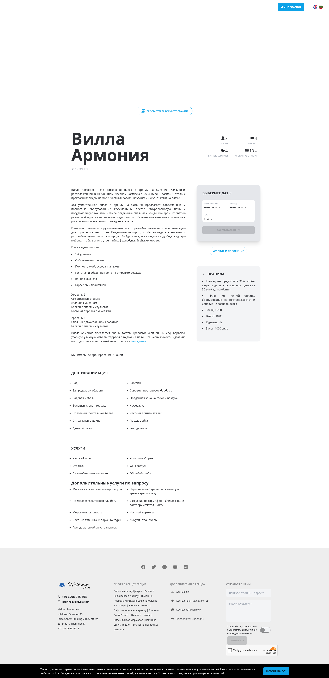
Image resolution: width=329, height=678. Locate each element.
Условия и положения (228, 251)
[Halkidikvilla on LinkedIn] (185, 567)
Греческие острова (262, 6)
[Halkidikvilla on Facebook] (143, 567)
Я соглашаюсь (276, 671)
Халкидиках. (139, 341)
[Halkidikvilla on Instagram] (164, 567)
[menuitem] (315, 7)
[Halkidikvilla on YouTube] (175, 567)
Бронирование (291, 6)
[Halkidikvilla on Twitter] (154, 567)
